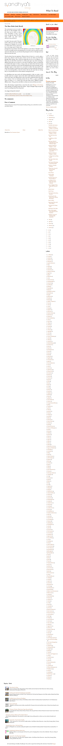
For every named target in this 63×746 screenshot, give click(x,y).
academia (49, 258)
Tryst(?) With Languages (51, 175)
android (48, 268)
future (48, 396)
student (48, 624)
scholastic (49, 599)
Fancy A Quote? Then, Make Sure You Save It (53, 186)
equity (48, 361)
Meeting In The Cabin (53, 208)
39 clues (48, 256)
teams (48, 632)
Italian (48, 454)
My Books (18, 14)
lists (48, 484)
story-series (49, 622)
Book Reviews (36, 14)
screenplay (49, 606)
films (48, 383)
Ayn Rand (49, 284)
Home (24, 130)
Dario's (48, 348)
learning (49, 477)
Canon (48, 303)
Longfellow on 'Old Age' (52, 139)
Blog (31, 14)
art (8, 95)
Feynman (49, 378)
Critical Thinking (51, 336)
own (48, 539)
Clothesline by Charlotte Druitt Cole (17, 730)
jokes (48, 464)
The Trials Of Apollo (51, 642)
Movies (48, 509)
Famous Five (49, 371)
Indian (48, 444)
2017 (49, 234)
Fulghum (49, 393)
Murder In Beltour (26, 16)
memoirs (49, 496)
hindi (48, 429)
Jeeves (48, 461)
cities (48, 319)
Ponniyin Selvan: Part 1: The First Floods (14, 725)
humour (49, 434)
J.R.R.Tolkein (50, 458)
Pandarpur (49, 541)
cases (48, 306)
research (49, 582)
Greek (48, 413)
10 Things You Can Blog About (53, 156)
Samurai (49, 597)
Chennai (49, 316)
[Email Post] (24, 94)
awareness (49, 283)
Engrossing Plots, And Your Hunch (53, 203)
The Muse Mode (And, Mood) (53, 160)
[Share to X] (27, 93)
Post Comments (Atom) (15, 132)
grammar (49, 411)
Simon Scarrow (50, 612)
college (48, 323)
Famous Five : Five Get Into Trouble (16, 720)
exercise (49, 368)
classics (48, 321)
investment (49, 451)
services (48, 607)
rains (48, 574)
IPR (48, 453)
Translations (49, 657)
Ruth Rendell (50, 596)
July (50, 121)
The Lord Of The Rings (52, 639)
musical (48, 516)
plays (48, 557)
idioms (48, 438)
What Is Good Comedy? (53, 130)
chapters (49, 309)
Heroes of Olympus (51, 428)
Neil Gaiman (50, 531)
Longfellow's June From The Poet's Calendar (52, 182)
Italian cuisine (50, 456)
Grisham (49, 414)
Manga (48, 489)
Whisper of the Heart (38, 85)
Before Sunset (51, 189)
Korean (48, 471)
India (48, 443)
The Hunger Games (51, 637)
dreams (48, 353)
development (50, 349)
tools (48, 655)
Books (48, 299)
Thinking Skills (50, 647)
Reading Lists (25, 14)
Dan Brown (49, 344)
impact (48, 439)
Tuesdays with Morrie (52, 125)
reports (48, 581)
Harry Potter (50, 421)
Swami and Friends (13, 703)
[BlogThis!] (26, 93)
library (48, 481)
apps (48, 274)
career (48, 304)
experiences (18, 95)
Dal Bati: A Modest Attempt (52, 166)
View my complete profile (51, 107)
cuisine (48, 338)
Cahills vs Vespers (50, 301)
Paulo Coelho (50, 544)
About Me (13, 14)
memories (49, 497)
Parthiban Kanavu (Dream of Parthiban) (17, 698)
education (49, 356)
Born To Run (51, 200)
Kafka (48, 466)
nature (48, 527)
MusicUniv (49, 517)
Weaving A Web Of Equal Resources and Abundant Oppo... (53, 142)
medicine (49, 494)
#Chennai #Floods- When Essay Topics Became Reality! (21, 709)
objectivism (49, 536)
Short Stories (17, 16)
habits (48, 418)
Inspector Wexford (51, 448)
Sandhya (50, 45)
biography (49, 288)
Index (48, 441)
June (50, 123)
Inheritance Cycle (51, 446)
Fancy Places (51, 172)
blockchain (49, 293)
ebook (48, 354)
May (50, 219)
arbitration (49, 276)
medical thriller (50, 492)
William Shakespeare (51, 667)
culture (48, 339)
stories (24, 95)
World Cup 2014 (50, 673)
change (48, 308)
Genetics (49, 401)
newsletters (49, 534)
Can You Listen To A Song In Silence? (52, 178)
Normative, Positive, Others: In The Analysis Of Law (17, 714)
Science (48, 604)
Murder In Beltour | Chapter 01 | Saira (52, 153)
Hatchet (49, 423)
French (48, 391)
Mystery (49, 521)
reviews (48, 586)
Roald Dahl (49, 589)
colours (48, 324)
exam (48, 366)
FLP (48, 386)
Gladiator (49, 406)
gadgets (48, 398)
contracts (49, 329)
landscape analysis (51, 472)
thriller (48, 650)
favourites (49, 373)
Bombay (49, 298)
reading (48, 577)
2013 (48, 242)
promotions (49, 567)
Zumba (48, 678)
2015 (48, 238)
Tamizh (48, 631)
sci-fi (48, 602)
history (48, 431)
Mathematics (50, 491)
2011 (48, 246)
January (50, 227)
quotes (48, 571)
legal (48, 479)
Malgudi (49, 487)
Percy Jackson (50, 546)
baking (48, 286)
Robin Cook (49, 592)
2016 (48, 236)
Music (48, 514)
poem (48, 559)
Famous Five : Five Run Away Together (17, 736)
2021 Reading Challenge (52, 44)
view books (57, 49)
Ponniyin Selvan (50, 562)
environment (49, 359)
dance (48, 346)
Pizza (48, 554)
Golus (48, 409)
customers (49, 341)
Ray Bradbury (50, 576)
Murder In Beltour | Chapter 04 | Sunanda (53, 127)
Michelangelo (50, 499)
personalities (49, 549)
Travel (48, 658)
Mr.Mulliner (49, 511)
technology (49, 634)
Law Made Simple (52, 14)
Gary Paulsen (50, 399)
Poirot (48, 561)
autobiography (50, 281)
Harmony (49, 419)
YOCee (48, 677)
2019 (49, 230)
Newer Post (7, 130)
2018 (48, 232)
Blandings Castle (50, 291)
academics (49, 259)
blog (48, 294)
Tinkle (48, 652)
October (50, 115)
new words (49, 532)
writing (30, 95)
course (48, 333)
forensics (49, 389)
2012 (49, 244)
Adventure (49, 261)
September (51, 117)
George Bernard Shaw (51, 403)
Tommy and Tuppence (51, 653)
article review (50, 279)
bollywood (49, 296)
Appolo (48, 273)
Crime (48, 334)
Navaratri (49, 529)
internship (49, 449)
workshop (49, 672)
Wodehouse (49, 668)
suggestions (49, 626)
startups (49, 617)
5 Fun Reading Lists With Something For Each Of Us (53, 150)
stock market (50, 619)
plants (48, 556)
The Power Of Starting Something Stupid (53, 163)
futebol (48, 394)
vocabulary (49, 665)
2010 (49, 248)
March (50, 223)
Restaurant (49, 584)
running (48, 594)
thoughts (27, 95)
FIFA (48, 381)
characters (49, 311)
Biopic (48, 289)
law (48, 476)
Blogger (54, 743)
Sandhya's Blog (46, 5)
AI (47, 264)
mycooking (49, 519)
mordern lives (50, 507)
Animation (49, 269)
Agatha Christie (50, 263)
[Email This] (25, 93)
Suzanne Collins (50, 629)
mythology (49, 522)
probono (49, 566)
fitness (48, 384)
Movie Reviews (44, 14)
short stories (49, 611)
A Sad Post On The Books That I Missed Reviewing (53, 197)
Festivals (49, 376)
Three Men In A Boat (13, 687)
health (48, 424)
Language (49, 474)
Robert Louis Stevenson (52, 591)
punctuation (49, 569)
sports (48, 616)
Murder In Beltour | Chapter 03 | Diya (52, 132)
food (48, 388)
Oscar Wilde (49, 537)
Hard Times (51, 191)
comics (48, 328)
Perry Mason (50, 547)
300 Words (49, 254)
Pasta (48, 542)
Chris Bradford (50, 318)
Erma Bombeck (50, 363)
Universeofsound (50, 662)
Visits (48, 663)
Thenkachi (49, 645)
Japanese (49, 459)
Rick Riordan (50, 587)
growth (48, 416)
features (49, 374)
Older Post (40, 130)
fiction (48, 379)
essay (48, 364)
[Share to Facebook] (28, 93)
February (51, 225)
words (48, 670)
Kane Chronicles (50, 469)
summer (49, 627)
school (48, 601)
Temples (49, 636)
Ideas (21, 95)
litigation (49, 486)
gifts (48, 404)
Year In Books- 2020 (9, 16)
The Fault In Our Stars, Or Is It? (53, 193)
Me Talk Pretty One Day (52, 136)
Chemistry (49, 314)
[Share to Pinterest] (29, 93)
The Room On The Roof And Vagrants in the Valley (20, 693)
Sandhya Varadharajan (51, 81)
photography (50, 552)
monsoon (49, 504)
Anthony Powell (50, 271)
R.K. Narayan (50, 572)
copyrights (49, 331)
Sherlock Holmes (50, 609)
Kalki (48, 467)
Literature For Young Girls (52, 206)
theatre (48, 643)
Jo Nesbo (49, 462)
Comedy (49, 326)
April (50, 221)
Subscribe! (7, 14)
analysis (48, 266)
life (48, 482)
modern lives (49, 502)
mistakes (49, 501)
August (50, 119)
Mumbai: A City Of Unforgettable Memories (52, 216)
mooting (49, 506)
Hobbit (48, 433)
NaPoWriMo (50, 524)
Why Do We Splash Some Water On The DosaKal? (53, 211)
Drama (48, 351)
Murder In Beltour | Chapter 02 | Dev (52, 146)
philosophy (49, 551)
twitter (48, 660)
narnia (48, 526)
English (48, 358)
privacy (48, 564)
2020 (49, 113)
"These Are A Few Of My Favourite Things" (52, 169)
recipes (48, 579)
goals (48, 408)
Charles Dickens (50, 313)
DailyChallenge (12, 95)
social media (49, 614)
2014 (49, 240)
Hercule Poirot (50, 426)
